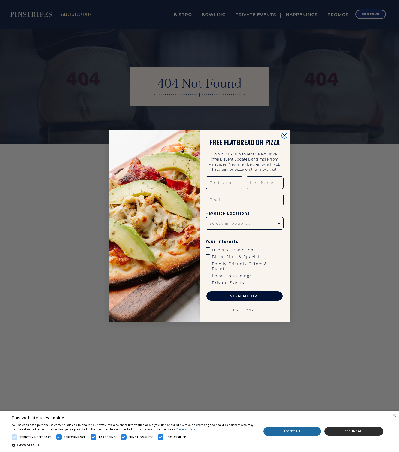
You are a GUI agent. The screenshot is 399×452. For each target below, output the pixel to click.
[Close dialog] (284, 135)
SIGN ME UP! (244, 296)
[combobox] (243, 223)
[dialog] (199, 431)
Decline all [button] (354, 431)
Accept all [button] (292, 431)
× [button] (394, 415)
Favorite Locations (228, 213)
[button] (133, 446)
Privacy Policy (185, 429)
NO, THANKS (244, 310)
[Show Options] (279, 223)
